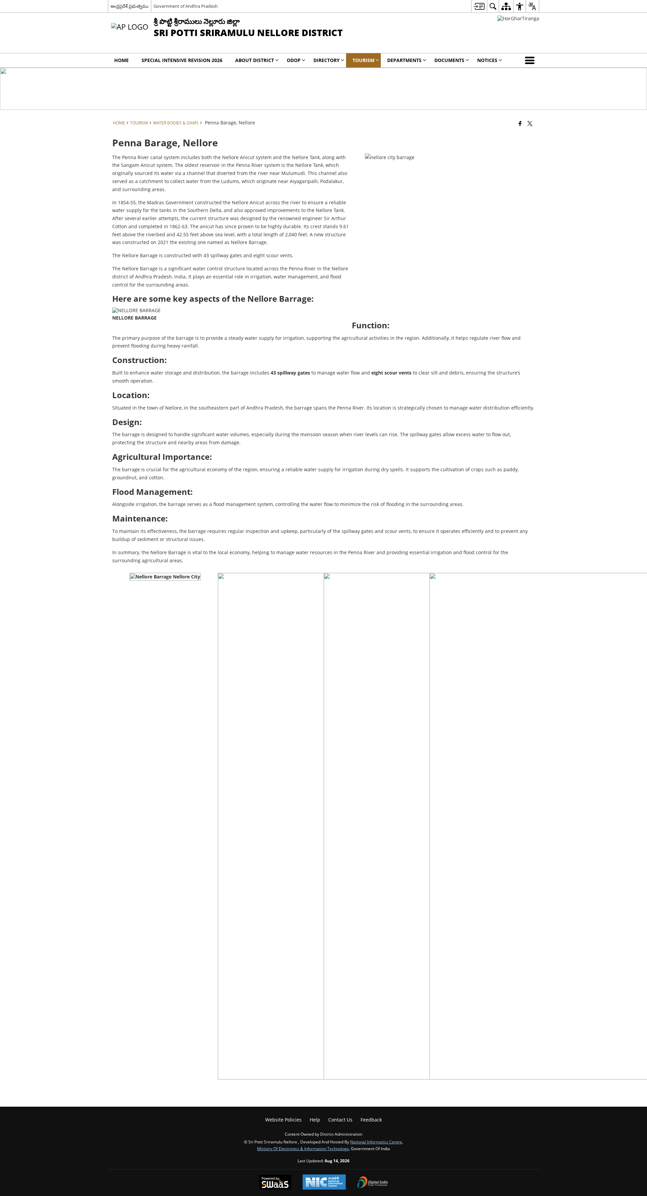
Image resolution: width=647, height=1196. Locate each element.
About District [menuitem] (254, 60)
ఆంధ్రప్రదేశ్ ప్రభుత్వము (130, 6)
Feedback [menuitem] (371, 1119)
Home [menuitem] (121, 60)
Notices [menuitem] (487, 60)
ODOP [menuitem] (294, 60)
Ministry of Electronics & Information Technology (303, 1148)
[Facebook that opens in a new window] (520, 123)
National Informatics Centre (376, 1141)
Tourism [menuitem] (363, 60)
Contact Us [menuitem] (340, 1119)
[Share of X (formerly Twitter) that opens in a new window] (530, 123)
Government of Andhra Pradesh (186, 6)
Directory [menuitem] (326, 60)
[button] (531, 60)
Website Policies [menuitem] (283, 1119)
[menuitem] (479, 6)
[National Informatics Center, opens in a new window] (324, 1182)
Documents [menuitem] (449, 60)
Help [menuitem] (315, 1119)
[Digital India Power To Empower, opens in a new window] (372, 1183)
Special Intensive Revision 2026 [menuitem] (182, 60)
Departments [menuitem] (404, 60)
